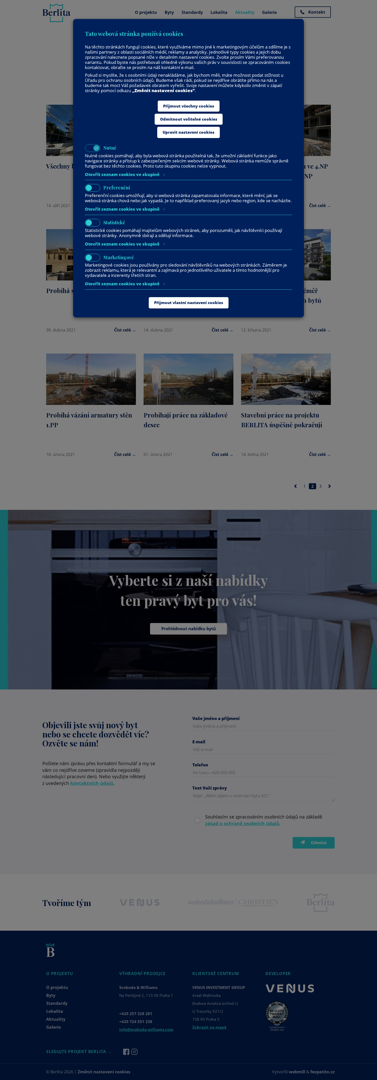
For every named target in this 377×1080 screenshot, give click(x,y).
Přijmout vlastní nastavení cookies (188, 302)
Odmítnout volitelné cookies (188, 119)
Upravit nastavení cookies (188, 132)
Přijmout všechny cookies (188, 106)
